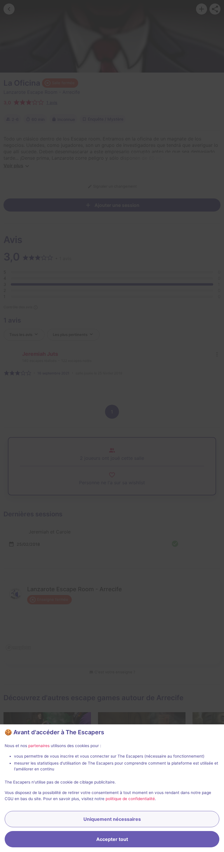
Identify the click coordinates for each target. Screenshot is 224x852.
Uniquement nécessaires (112, 819)
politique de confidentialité (130, 798)
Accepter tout (112, 839)
